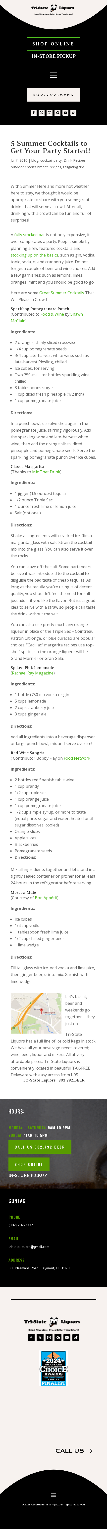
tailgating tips (74, 167)
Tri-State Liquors (39, 1080)
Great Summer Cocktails (62, 293)
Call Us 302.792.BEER (40, 1147)
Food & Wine (52, 314)
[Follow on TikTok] (73, 113)
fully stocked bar (29, 234)
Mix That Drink (46, 472)
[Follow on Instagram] (50, 113)
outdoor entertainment (29, 167)
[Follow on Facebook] (34, 113)
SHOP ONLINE (53, 43)
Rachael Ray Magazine (33, 673)
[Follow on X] (42, 113)
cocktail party (51, 160)
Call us (69, 1451)
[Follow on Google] (57, 113)
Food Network (77, 758)
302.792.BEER (53, 95)
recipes (55, 167)
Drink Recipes (75, 160)
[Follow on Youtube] (65, 113)
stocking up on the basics (34, 255)
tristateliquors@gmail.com (28, 1246)
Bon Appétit (46, 897)
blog (34, 160)
